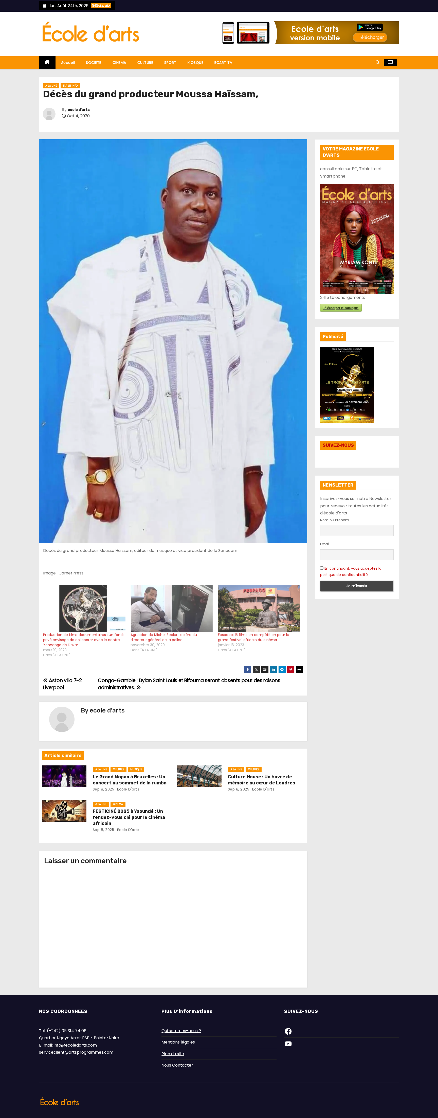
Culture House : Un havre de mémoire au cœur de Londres (261, 780)
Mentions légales (178, 1042)
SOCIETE (93, 62)
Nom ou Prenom (334, 520)
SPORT (170, 62)
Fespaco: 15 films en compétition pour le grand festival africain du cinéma (253, 637)
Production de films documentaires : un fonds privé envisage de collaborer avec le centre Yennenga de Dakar (83, 639)
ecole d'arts (79, 110)
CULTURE (145, 62)
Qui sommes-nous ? (181, 1031)
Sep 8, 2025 (103, 789)
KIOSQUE (196, 62)
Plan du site (172, 1054)
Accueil (68, 62)
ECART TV (223, 62)
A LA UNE (51, 86)
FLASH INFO (70, 86)
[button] (378, 62)
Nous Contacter (177, 1065)
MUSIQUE (136, 769)
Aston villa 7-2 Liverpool (62, 684)
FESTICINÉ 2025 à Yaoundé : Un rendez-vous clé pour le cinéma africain (129, 817)
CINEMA (119, 62)
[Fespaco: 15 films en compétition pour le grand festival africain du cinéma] (259, 608)
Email (325, 544)
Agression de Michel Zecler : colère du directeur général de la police (164, 637)
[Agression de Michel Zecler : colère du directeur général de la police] (172, 608)
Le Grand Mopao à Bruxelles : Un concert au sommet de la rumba (130, 780)
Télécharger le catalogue (341, 307)
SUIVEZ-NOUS (338, 445)
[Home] (47, 62)
